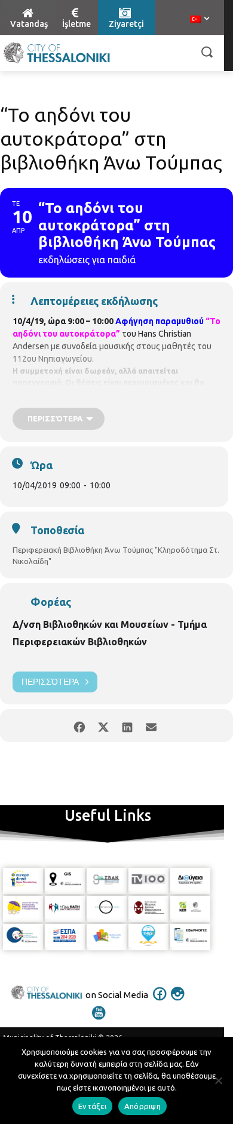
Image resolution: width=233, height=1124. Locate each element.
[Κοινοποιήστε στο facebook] (79, 725)
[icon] (160, 1001)
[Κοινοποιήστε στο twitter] (103, 725)
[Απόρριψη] (218, 1080)
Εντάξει (92, 1106)
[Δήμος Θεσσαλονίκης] (57, 53)
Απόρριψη (142, 1106)
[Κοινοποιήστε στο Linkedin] (126, 725)
